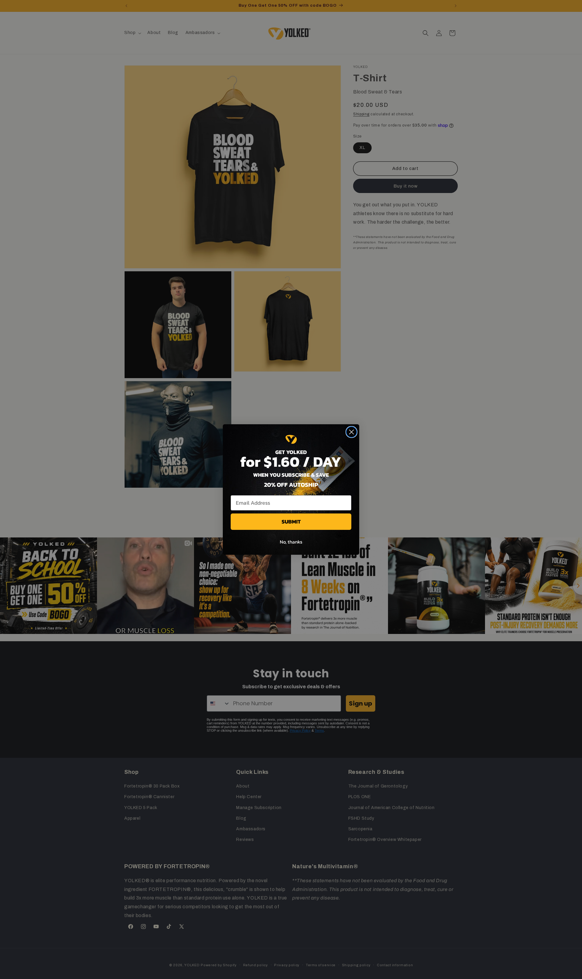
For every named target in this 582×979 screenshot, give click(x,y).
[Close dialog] (351, 432)
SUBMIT (291, 521)
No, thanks (291, 541)
